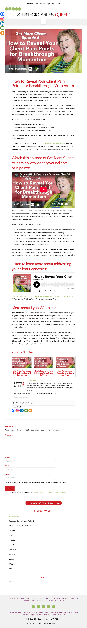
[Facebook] (6, 9)
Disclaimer (37, 600)
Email (7, 466)
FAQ (22, 598)
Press (29, 598)
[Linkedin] (17, 403)
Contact (13, 598)
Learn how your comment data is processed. (50, 492)
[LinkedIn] (10, 9)
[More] (30, 410)
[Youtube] (26, 403)
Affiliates (38, 598)
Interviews (12, 540)
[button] (43, 21)
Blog (10, 535)
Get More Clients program (54, 143)
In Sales (11, 569)
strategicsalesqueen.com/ (21, 397)
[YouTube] (13, 9)
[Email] (26, 410)
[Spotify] (19, 9)
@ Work (11, 564)
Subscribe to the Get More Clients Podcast (44, 503)
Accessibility (53, 598)
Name (7, 457)
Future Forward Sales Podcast (19, 526)
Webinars (12, 554)
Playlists (11, 545)
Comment (9, 435)
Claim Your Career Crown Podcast (21, 521)
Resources (12, 550)
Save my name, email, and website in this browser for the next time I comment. (37, 482)
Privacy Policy (70, 598)
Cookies (49, 600)
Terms (26, 600)
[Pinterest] (23, 403)
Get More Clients (14, 516)
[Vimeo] (28, 403)
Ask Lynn (11, 530)
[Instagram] (16, 9)
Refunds (59, 600)
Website (8, 474)
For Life (11, 559)
